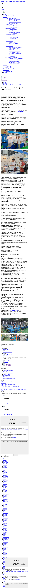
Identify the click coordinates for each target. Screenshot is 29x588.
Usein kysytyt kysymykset (9, 68)
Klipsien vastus (12, 42)
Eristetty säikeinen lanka (14, 52)
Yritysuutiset (9, 66)
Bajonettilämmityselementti (15, 19)
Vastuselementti (9, 41)
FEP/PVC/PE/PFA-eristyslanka (16, 58)
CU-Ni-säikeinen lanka (14, 49)
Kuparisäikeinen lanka (14, 48)
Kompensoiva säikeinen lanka (15, 47)
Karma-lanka (12, 30)
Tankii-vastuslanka (10, 15)
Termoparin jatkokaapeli (14, 63)
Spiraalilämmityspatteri (14, 23)
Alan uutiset (9, 67)
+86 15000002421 (6, 1)
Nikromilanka (12, 54)
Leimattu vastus (12, 44)
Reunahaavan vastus (13, 43)
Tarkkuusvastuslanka (10, 28)
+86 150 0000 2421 (7, 352)
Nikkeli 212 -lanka (13, 25)
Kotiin (4, 14)
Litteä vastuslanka (13, 38)
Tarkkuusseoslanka (13, 33)
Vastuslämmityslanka (10, 34)
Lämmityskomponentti (11, 18)
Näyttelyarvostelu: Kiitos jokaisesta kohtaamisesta (14, 84)
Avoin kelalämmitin (13, 20)
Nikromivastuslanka (13, 39)
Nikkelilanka (9, 24)
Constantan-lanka (13, 29)
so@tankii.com (19, 1)
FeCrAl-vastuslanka (13, 37)
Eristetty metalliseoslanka (11, 57)
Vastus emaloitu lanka (14, 61)
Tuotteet (5, 17)
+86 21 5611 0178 (7, 354)
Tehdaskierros (9, 71)
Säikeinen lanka (9, 46)
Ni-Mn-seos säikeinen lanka (15, 53)
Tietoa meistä (6, 70)
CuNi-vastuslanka (13, 36)
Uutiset (5, 65)
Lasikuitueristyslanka (13, 60)
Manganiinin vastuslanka (14, 32)
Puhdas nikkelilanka (13, 27)
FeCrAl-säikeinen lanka (14, 51)
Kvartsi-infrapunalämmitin (15, 22)
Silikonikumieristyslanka (14, 62)
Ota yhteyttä (6, 72)
